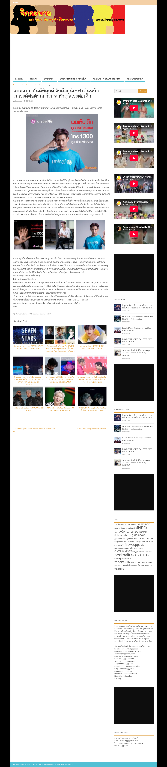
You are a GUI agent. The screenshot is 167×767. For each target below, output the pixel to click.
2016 (116, 524)
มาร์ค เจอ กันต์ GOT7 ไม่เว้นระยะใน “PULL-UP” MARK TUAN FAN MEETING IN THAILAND (60, 379)
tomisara (148, 562)
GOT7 (128, 534)
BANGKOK (145, 524)
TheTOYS (140, 562)
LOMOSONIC (149, 541)
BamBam (19, 314)
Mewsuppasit (134, 544)
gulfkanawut (140, 535)
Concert (126, 531)
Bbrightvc (117, 528)
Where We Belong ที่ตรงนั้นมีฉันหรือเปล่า (91, 429)
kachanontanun (143, 538)
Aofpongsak (135, 524)
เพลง (121, 568)
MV (131, 548)
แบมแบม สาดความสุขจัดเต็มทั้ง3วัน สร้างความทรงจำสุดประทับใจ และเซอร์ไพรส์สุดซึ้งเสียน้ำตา (92, 379)
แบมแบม (36, 314)
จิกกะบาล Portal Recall (132, 651)
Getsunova (119, 535)
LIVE (142, 541)
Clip (117, 531)
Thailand (133, 562)
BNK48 (141, 527)
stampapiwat (134, 559)
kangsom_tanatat (120, 541)
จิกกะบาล (133, 565)
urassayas (117, 566)
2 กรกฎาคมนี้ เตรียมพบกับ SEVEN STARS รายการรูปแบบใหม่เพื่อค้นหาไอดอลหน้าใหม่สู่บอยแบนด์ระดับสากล (60, 348)
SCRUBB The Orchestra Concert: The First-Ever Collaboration (137, 318)
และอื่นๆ (117, 678)
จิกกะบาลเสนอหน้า (135, 79)
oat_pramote (138, 551)
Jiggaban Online (129, 661)
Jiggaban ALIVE (129, 659)
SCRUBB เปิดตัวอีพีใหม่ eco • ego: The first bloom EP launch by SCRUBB (136, 352)
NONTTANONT (139, 548)
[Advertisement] (83, 57)
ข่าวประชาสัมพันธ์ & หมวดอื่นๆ (73, 79)
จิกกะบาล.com (131, 673)
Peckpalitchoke (140, 555)
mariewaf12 (119, 545)
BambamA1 (27, 314)
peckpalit (122, 554)
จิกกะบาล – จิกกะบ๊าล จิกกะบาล (106, 79)
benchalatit (125, 528)
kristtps (138, 541)
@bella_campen (124, 524)
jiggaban (18, 101)
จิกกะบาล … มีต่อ (145, 641)
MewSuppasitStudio (121, 548)
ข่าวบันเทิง (48, 79)
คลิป (127, 565)
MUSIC (33, 79)
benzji (132, 528)
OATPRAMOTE (123, 551)
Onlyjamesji (149, 552)
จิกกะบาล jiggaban (130, 649)
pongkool (124, 558)
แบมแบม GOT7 (45, 314)
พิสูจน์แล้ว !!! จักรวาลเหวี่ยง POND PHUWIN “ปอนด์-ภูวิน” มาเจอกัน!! (137, 306)
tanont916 (122, 562)
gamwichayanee (139, 531)
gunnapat (118, 538)
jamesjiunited (128, 538)
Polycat (117, 559)
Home (15, 2)
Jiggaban (128, 676)
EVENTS (19, 79)
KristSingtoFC (131, 541)
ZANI (123, 566)
